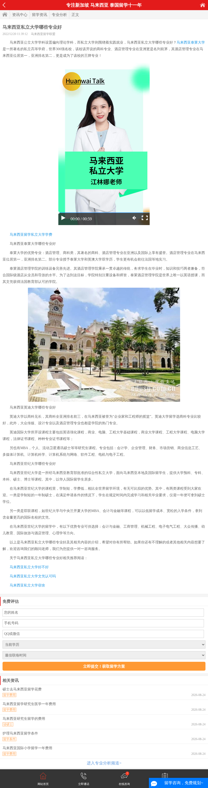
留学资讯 (39, 15)
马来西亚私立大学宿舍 (27, 585)
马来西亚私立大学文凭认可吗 (33, 576)
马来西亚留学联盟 (43, 34)
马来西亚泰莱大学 (191, 42)
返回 (4, 5)
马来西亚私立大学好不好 (29, 567)
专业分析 (59, 15)
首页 (202, 5)
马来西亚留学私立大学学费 (31, 234)
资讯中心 (19, 15)
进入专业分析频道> (104, 763)
